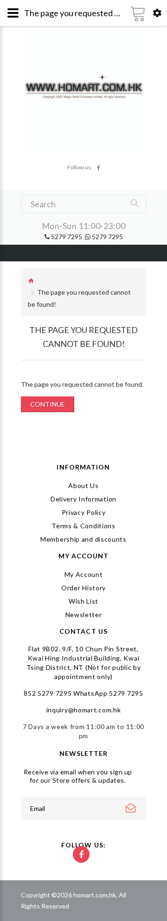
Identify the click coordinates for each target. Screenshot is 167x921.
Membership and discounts (83, 539)
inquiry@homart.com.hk (83, 710)
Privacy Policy (84, 512)
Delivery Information (83, 499)
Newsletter (83, 614)
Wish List (83, 601)
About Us (83, 485)
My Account (83, 574)
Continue (47, 404)
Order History (83, 588)
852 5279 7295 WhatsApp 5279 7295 (83, 693)
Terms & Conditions (83, 526)
